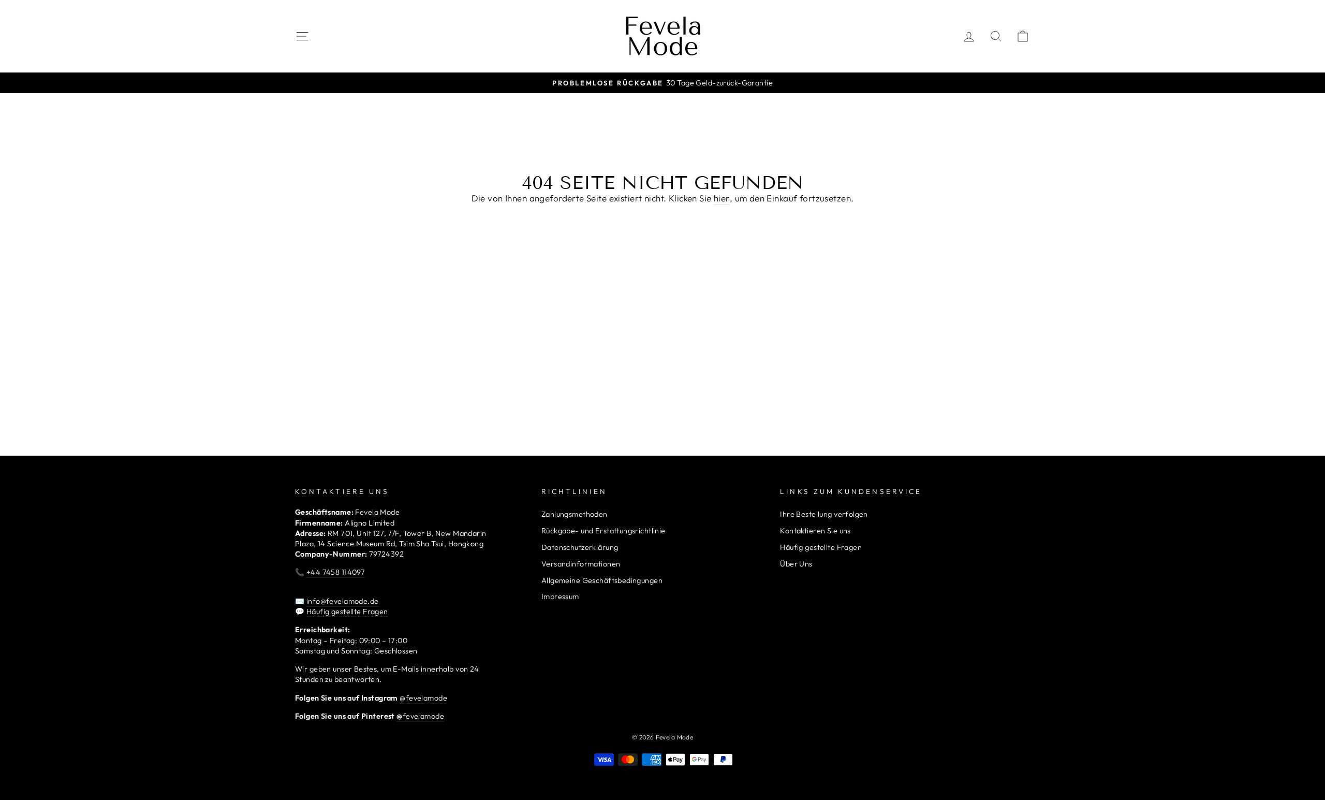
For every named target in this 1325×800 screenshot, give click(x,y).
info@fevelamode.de (342, 601)
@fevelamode (423, 698)
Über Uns (796, 564)
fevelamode (420, 716)
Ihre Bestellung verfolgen (824, 514)
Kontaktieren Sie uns (815, 530)
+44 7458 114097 (335, 572)
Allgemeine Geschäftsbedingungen (601, 580)
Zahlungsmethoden (574, 514)
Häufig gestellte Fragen (347, 611)
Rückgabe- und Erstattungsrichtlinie (603, 530)
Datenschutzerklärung (580, 547)
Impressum (560, 596)
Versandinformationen (581, 564)
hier (722, 198)
